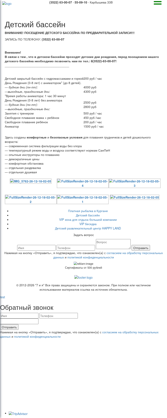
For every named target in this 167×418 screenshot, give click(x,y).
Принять (136, 397)
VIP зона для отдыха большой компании (88, 219)
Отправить (140, 248)
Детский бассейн (88, 215)
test (2, 297)
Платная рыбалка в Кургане (88, 211)
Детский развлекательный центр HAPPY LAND (88, 228)
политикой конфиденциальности (90, 257)
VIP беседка (88, 224)
